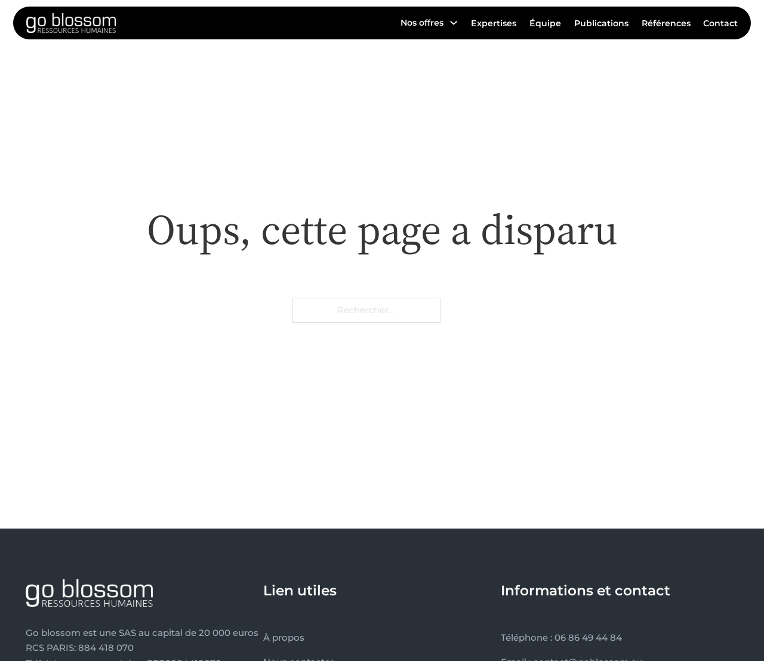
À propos (283, 637)
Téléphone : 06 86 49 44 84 (561, 637)
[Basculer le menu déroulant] (453, 22)
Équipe (545, 23)
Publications (601, 23)
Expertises (493, 23)
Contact (720, 23)
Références (666, 23)
